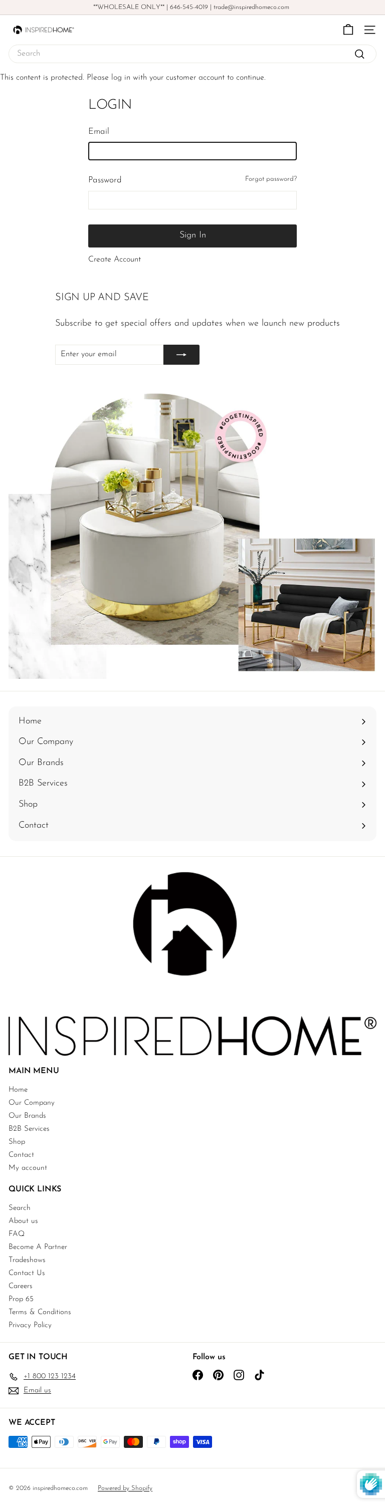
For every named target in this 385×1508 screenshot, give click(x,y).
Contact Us (27, 1273)
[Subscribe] (181, 355)
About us (23, 1221)
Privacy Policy (30, 1325)
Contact (21, 1155)
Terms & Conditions (40, 1312)
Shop (17, 1142)
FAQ (17, 1234)
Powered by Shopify (125, 1488)
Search (20, 1208)
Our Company (32, 1103)
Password (105, 180)
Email (98, 131)
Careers (21, 1286)
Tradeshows (27, 1260)
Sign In (192, 235)
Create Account (114, 260)
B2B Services (29, 1129)
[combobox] (192, 54)
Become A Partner (38, 1247)
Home (18, 1090)
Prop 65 (21, 1299)
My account (28, 1168)
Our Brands (27, 1116)
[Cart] (348, 30)
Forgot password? (271, 179)
